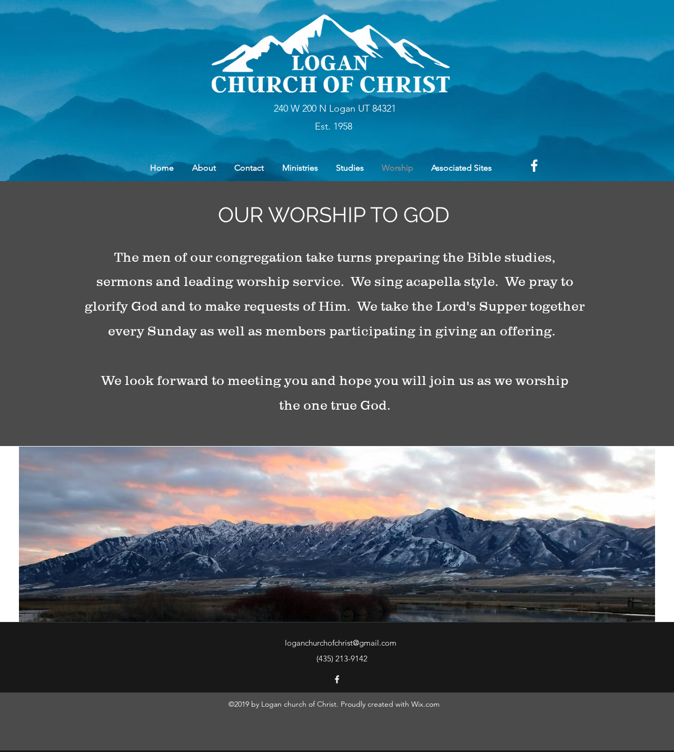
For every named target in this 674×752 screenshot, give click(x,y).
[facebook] (534, 165)
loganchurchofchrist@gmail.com (341, 643)
